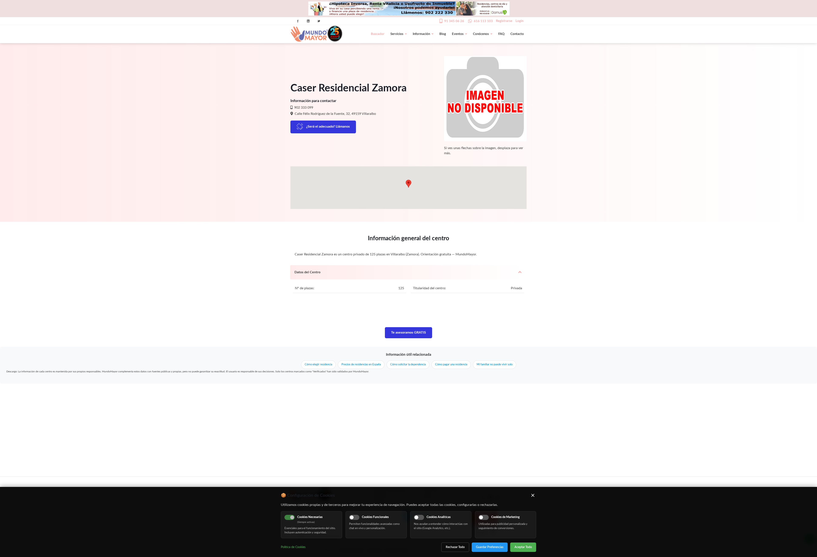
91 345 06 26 (454, 21)
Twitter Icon (319, 21)
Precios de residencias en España (361, 364)
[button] (408, 184)
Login (519, 21)
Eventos (458, 34)
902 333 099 (303, 107)
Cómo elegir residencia (318, 364)
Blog (442, 34)
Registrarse (504, 21)
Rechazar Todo (455, 547)
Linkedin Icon (308, 21)
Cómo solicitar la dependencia (408, 364)
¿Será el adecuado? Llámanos (328, 126)
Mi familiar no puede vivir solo (495, 364)
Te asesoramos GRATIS (408, 332)
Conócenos (481, 34)
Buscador (377, 34)
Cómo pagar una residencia (451, 364)
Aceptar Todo (523, 547)
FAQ (501, 34)
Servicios (396, 34)
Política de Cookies (293, 547)
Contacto (517, 34)
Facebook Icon (298, 21)
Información (421, 34)
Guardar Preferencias (489, 547)
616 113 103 (483, 21)
